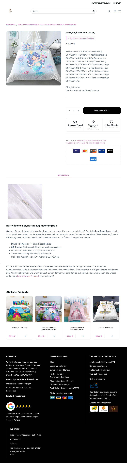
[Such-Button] (94, 11)
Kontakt (117, 3)
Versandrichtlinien (58, 366)
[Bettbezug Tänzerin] (106, 309)
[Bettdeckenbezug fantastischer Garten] (48, 309)
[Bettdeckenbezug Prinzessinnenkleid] (77, 309)
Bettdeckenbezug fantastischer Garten (48, 328)
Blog (52, 362)
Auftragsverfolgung (101, 3)
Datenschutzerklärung (60, 370)
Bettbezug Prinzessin (19, 327)
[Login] (109, 11)
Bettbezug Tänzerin (106, 327)
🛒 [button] (25, 336)
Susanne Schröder (87, 38)
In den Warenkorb (102, 110)
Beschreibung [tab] (63, 175)
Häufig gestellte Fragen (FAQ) (103, 362)
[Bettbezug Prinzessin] (19, 309)
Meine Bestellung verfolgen (18, 384)
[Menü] (119, 11)
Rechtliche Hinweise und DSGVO (64, 388)
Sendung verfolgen (98, 366)
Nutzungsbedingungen (100, 370)
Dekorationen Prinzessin (28, 276)
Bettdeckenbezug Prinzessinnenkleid (77, 328)
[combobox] (62, 11)
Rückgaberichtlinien (98, 374)
